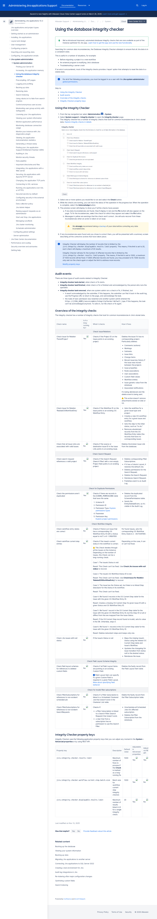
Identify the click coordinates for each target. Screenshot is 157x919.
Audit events (65, 95)
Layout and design (18, 41)
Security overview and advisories (24, 246)
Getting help (16, 250)
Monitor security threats (25, 157)
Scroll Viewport (80, 899)
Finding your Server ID (25, 67)
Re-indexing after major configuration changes (73, 876)
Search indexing (22, 95)
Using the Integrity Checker (71, 92)
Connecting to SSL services (27, 184)
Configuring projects (19, 48)
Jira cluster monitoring (24, 224)
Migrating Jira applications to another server (72, 859)
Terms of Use (116, 912)
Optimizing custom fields (65, 881)
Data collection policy (24, 204)
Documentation (68, 5)
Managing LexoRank (24, 221)
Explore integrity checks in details (78, 122)
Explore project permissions (107, 519)
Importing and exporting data (22, 52)
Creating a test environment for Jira (69, 868)
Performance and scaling (21, 243)
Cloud (123, 21)
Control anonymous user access (28, 105)
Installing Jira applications (21, 37)
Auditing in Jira (22, 153)
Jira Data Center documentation (23, 239)
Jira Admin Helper (23, 207)
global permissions (70, 82)
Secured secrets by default (27, 194)
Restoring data (22, 91)
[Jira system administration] (100, 21)
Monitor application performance (29, 122)
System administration (22, 63)
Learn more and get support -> (114, 14)
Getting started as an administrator (25, 34)
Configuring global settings (24, 232)
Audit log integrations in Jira (66, 872)
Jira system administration (22, 59)
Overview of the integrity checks (73, 98)
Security (128, 912)
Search (137, 5)
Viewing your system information (29, 118)
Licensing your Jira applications (28, 114)
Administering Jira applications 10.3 (29, 21)
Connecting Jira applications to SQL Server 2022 (74, 863)
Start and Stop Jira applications (28, 217)
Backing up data (22, 87)
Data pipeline (21, 161)
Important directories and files (28, 164)
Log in (144, 5)
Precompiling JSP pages (25, 80)
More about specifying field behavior (104, 683)
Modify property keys (71, 264)
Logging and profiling (24, 84)
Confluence (68, 899)
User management (18, 45)
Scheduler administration (26, 228)
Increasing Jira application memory (30, 70)
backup (103, 226)
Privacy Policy (102, 912)
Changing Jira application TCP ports (30, 180)
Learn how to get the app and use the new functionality (110, 43)
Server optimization (21, 235)
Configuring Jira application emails (24, 56)
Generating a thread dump (26, 144)
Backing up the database (65, 846)
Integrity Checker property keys (73, 101)
